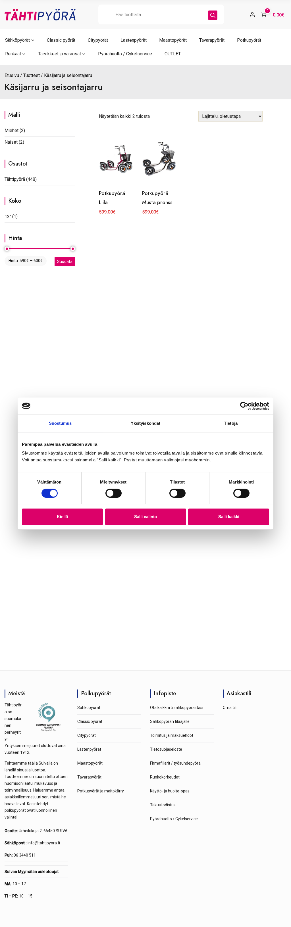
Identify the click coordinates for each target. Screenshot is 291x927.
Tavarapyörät (212, 40)
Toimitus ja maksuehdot (171, 735)
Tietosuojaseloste (166, 749)
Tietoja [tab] (231, 423)
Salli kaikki (228, 516)
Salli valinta (145, 516)
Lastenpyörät (133, 40)
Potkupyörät (249, 40)
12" (8, 216)
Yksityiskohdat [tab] (145, 423)
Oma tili (229, 707)
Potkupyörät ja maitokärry (100, 791)
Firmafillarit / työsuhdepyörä (175, 763)
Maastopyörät (173, 40)
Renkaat (13, 54)
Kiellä (62, 516)
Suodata (64, 261)
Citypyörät (98, 40)
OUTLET (173, 54)
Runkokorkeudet (165, 777)
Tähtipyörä (15, 179)
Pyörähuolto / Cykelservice (125, 54)
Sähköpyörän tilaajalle (170, 721)
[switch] (113, 493)
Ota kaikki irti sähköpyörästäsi (176, 707)
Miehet (11, 130)
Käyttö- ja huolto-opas (170, 791)
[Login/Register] (252, 14)
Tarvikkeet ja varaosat (59, 54)
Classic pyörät (61, 40)
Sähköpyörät (17, 40)
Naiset (11, 142)
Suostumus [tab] (60, 423)
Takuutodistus (163, 805)
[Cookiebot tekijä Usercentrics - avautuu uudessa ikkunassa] (244, 406)
